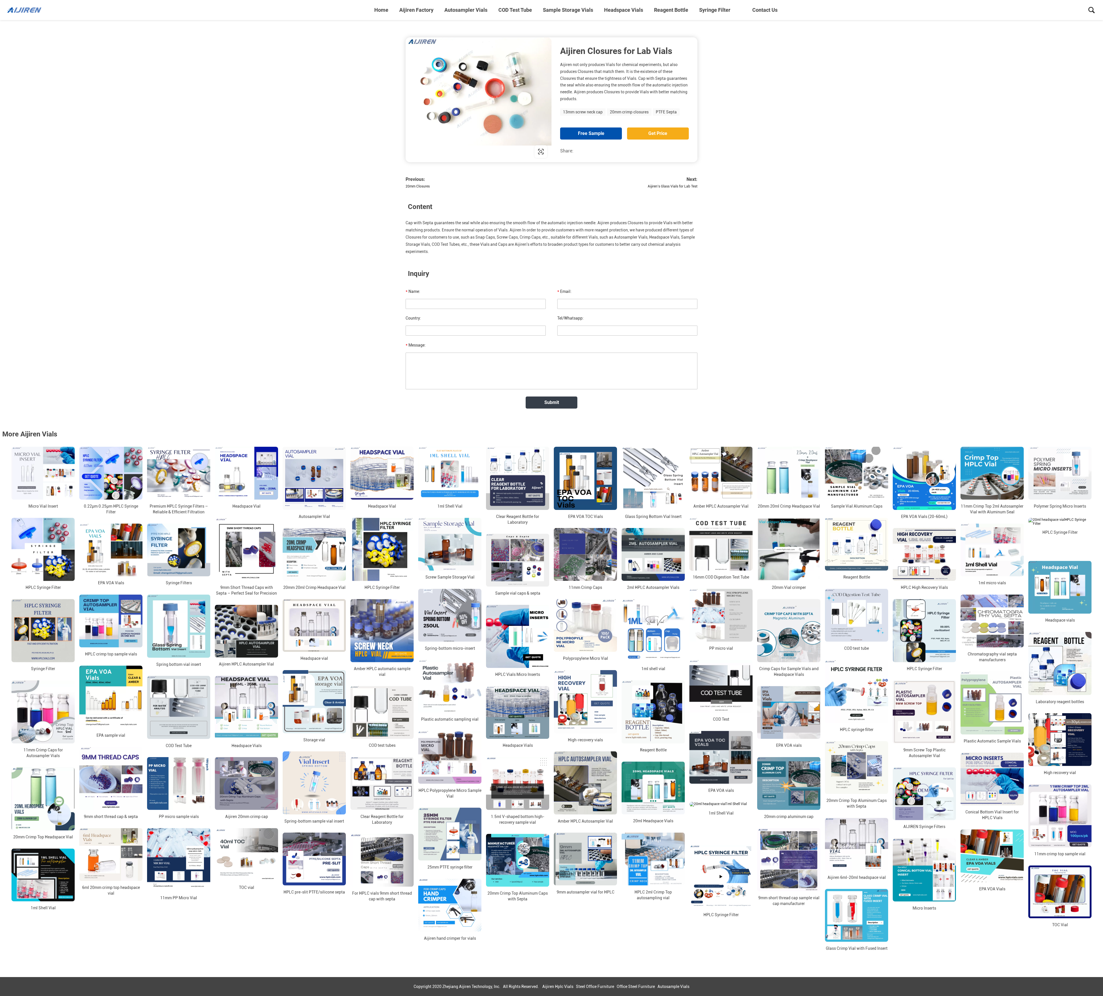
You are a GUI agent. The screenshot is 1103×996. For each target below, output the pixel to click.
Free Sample (591, 133)
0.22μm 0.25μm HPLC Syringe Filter (111, 509)
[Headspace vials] (1060, 587)
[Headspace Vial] (246, 473)
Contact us (765, 10)
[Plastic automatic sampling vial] (449, 686)
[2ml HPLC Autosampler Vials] (653, 554)
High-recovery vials (585, 740)
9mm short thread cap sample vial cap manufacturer (788, 901)
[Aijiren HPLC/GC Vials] (36, 10)
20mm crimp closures (629, 112)
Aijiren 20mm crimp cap (246, 816)
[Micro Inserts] (924, 870)
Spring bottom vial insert (178, 664)
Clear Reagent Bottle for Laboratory (517, 519)
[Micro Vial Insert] (43, 473)
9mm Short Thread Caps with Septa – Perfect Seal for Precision (246, 590)
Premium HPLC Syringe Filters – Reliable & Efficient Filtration (179, 509)
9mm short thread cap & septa (111, 816)
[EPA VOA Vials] (110, 549)
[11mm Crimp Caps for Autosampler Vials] (43, 711)
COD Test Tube (515, 10)
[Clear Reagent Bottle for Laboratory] (517, 478)
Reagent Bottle (671, 10)
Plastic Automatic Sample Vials (992, 741)
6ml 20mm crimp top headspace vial (111, 890)
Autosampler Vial (314, 516)
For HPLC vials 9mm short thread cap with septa (382, 896)
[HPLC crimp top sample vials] (110, 621)
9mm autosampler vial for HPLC (585, 892)
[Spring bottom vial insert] (178, 626)
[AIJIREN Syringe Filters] (924, 793)
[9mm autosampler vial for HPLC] (585, 859)
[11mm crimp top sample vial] (1060, 815)
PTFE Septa (666, 112)
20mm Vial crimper (789, 587)
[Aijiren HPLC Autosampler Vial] (246, 631)
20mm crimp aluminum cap (788, 816)
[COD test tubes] (382, 712)
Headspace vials (1060, 620)
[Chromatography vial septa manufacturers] (992, 621)
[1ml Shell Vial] (449, 473)
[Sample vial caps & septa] (517, 560)
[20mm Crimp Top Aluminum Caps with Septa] (856, 767)
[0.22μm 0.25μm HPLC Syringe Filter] (110, 473)
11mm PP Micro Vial (178, 898)
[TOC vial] (246, 854)
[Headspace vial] (314, 625)
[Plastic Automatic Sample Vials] (992, 702)
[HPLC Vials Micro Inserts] (517, 636)
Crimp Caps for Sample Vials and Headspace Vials (789, 671)
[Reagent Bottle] (856, 544)
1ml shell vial (653, 668)
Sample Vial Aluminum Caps (856, 506)
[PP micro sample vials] (178, 783)
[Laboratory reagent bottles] (1060, 663)
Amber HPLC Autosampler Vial (721, 506)
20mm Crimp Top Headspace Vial (43, 837)
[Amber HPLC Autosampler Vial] (721, 473)
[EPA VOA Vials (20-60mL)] (924, 478)
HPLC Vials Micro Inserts (517, 674)
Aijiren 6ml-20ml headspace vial (857, 877)
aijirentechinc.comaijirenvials (443, 151)
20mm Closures (418, 186)
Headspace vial (314, 658)
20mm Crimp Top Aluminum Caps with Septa (856, 803)
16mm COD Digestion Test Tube (721, 577)
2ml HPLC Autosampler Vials (653, 587)
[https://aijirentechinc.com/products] (479, 99)
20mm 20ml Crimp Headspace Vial (789, 506)
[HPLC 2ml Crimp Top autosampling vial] (653, 859)
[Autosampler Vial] (314, 478)
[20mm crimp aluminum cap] (788, 783)
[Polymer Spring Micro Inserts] (1060, 473)
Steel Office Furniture (595, 986)
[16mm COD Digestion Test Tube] (721, 544)
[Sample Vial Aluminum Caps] (856, 473)
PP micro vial (721, 648)
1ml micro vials (992, 583)
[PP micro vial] (721, 615)
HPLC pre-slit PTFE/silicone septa (314, 892)
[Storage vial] (314, 701)
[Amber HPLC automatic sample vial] (382, 630)
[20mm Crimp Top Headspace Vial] (43, 798)
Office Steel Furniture (636, 986)
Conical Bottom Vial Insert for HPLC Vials (992, 815)
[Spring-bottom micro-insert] (449, 615)
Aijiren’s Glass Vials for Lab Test (672, 186)
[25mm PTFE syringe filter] (449, 834)
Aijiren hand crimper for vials (450, 938)
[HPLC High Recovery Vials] (924, 554)
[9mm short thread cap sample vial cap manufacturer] (788, 859)
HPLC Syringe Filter (43, 587)
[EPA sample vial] (110, 697)
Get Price (657, 133)
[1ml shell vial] (653, 630)
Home (381, 10)
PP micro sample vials (179, 816)
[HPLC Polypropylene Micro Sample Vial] (449, 757)
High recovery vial (1060, 772)
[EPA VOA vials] (788, 712)
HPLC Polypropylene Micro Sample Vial (450, 793)
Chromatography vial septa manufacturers (992, 657)
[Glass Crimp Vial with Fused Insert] (856, 915)
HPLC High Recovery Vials (924, 587)
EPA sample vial (111, 735)
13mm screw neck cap (583, 112)
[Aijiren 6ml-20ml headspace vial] (856, 844)
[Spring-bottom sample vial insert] (314, 783)
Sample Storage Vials (568, 10)
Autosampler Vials (465, 10)
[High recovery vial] (1060, 739)
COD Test (721, 719)
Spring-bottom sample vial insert (314, 821)
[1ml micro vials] (992, 549)
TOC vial (246, 887)
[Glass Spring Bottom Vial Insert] (653, 478)
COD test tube (856, 648)
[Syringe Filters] (178, 549)
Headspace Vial (246, 506)
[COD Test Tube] (178, 707)
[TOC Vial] (1060, 891)
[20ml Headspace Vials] (653, 787)
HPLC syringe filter (856, 729)
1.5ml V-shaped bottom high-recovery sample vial (517, 819)
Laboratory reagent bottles (1060, 701)
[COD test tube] (856, 615)
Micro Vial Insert (43, 506)
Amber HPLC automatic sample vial (382, 671)
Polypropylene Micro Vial (585, 658)
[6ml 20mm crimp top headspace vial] (110, 854)
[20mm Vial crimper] (788, 549)
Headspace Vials (623, 10)
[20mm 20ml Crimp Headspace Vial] (788, 473)
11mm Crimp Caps (585, 587)
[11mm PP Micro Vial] (178, 859)
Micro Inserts (924, 908)
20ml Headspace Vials (653, 821)
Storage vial (314, 740)
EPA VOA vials (789, 745)
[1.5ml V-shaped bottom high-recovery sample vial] (517, 783)
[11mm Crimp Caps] (585, 554)
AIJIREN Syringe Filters (924, 827)
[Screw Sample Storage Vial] (449, 544)
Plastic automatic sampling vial (450, 719)
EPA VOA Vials (111, 583)
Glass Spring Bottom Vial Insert (653, 516)
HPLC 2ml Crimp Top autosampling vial (653, 895)
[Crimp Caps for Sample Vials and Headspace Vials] (788, 630)
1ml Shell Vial (449, 506)
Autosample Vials (673, 986)
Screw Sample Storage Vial (450, 577)
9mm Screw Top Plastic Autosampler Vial (924, 753)
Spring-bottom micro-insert (450, 648)
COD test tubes (382, 745)
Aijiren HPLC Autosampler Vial (246, 664)
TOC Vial (1060, 924)
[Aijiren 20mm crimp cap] (246, 783)
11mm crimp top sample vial (1059, 854)
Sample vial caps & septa (517, 593)
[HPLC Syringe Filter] (43, 549)
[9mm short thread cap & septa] (110, 778)
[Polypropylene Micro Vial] (585, 625)
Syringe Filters (179, 583)
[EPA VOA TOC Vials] (585, 478)
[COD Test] (721, 686)
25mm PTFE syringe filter (450, 867)
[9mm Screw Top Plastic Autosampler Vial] (924, 711)
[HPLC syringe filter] (856, 691)
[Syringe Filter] (43, 630)
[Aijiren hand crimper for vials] (449, 905)
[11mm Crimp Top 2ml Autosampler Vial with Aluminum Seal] (992, 473)
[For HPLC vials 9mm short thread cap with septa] (382, 860)
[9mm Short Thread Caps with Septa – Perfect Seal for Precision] (246, 549)
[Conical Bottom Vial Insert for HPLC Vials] (992, 779)
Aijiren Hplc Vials (557, 986)
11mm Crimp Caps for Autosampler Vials (43, 753)
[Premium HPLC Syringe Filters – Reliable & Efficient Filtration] (178, 473)
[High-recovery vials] (585, 701)
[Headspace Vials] (246, 707)
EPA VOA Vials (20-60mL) (924, 516)
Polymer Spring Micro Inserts (1060, 506)
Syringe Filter (714, 10)
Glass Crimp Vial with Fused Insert (857, 948)
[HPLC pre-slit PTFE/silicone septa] (314, 859)
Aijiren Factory (416, 10)
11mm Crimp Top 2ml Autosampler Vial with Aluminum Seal (992, 509)
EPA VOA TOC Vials (585, 516)
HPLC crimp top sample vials (111, 654)
